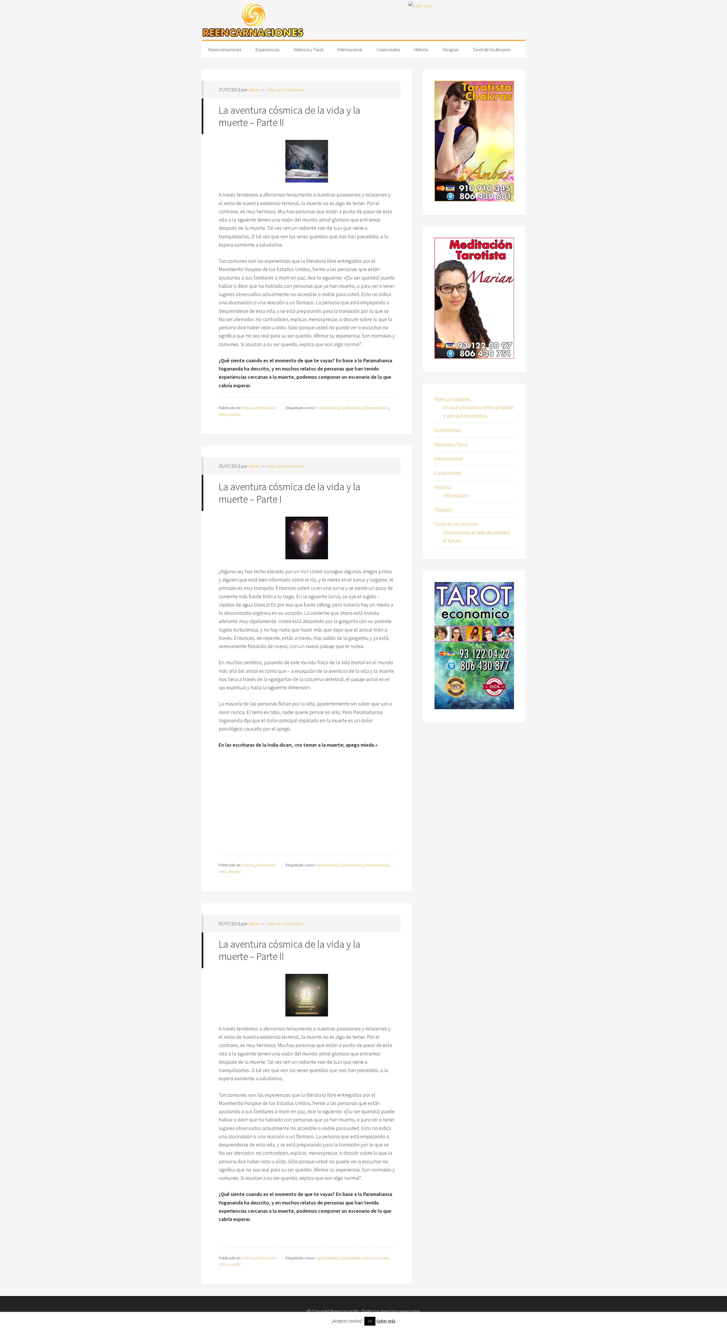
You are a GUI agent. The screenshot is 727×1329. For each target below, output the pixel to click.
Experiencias (447, 430)
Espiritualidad (327, 407)
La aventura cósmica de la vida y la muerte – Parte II (289, 116)
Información (266, 407)
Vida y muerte (230, 414)
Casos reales (447, 472)
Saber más (386, 1321)
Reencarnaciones (452, 399)
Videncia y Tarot (450, 444)
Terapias (443, 509)
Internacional (448, 458)
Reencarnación (377, 407)
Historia (248, 407)
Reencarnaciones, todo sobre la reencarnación (253, 20)
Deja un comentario (285, 89)
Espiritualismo (351, 407)
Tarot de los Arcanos (456, 524)
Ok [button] (370, 1321)
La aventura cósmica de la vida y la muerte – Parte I (289, 492)
